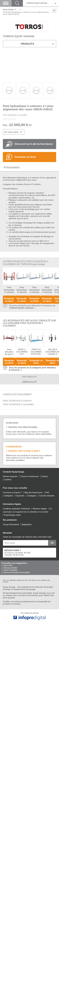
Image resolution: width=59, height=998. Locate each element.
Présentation (12, 167)
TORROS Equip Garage (36, 3)
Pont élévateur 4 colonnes (15, 115)
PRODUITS (27, 43)
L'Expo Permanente (11, 524)
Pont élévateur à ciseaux (17, 401)
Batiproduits (27, 524)
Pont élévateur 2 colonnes (18, 404)
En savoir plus (11, 132)
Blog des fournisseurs (33, 492)
